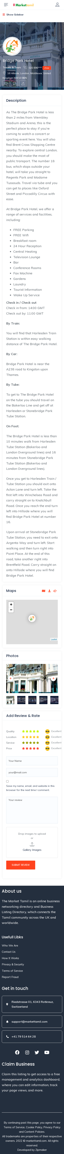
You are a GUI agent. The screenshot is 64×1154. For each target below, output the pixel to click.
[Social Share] (22, 83)
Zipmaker (41, 1150)
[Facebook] (17, 1052)
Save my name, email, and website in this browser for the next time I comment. (30, 788)
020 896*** (38, 67)
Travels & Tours (12, 67)
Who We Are (10, 945)
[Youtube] (46, 1052)
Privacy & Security (13, 964)
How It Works (10, 958)
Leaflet (54, 639)
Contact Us (8, 951)
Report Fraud (10, 977)
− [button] (11, 610)
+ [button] (11, 604)
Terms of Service (12, 970)
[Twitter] (37, 1052)
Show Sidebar (15, 14)
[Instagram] (27, 1052)
